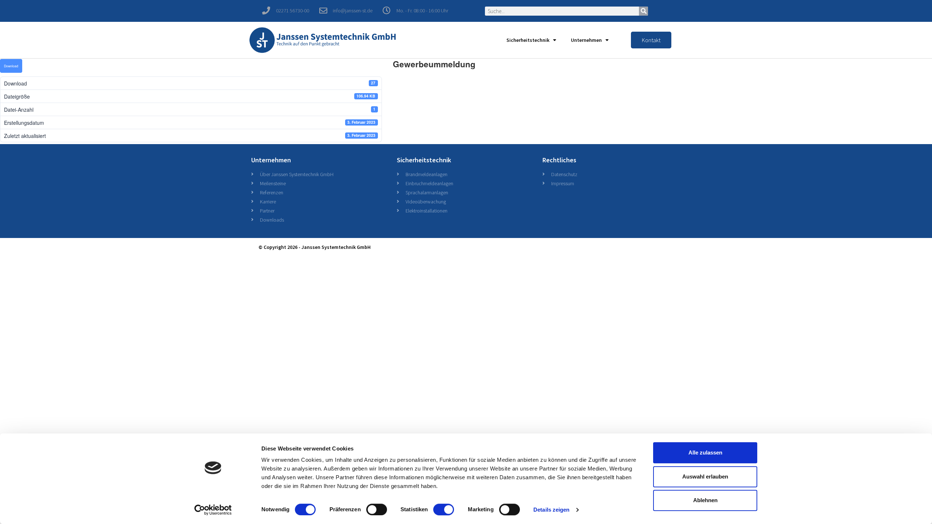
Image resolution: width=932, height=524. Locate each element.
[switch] (376, 509)
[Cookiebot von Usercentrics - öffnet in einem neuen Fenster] (213, 509)
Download (11, 66)
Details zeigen (551, 510)
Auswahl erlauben (705, 476)
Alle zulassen (705, 452)
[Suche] (643, 11)
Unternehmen (586, 40)
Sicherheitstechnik (527, 40)
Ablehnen (705, 500)
